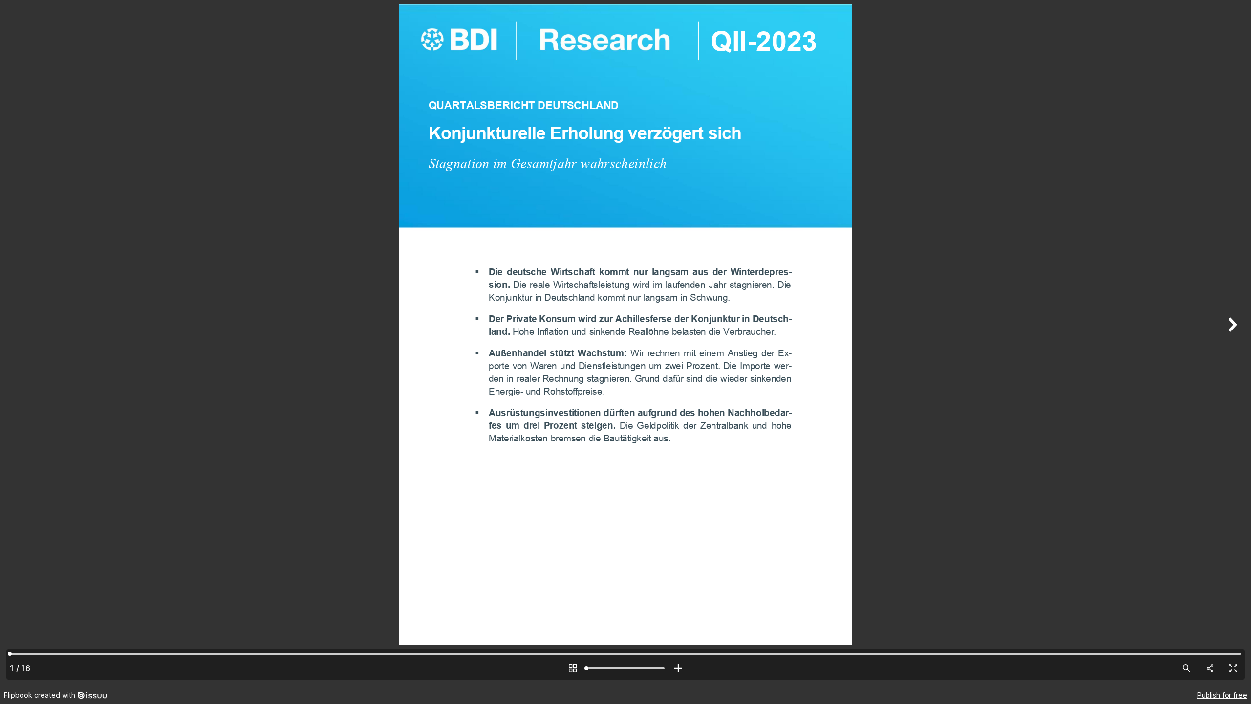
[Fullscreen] (1233, 668)
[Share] (1210, 668)
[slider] (625, 668)
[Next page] (1231, 343)
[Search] (1186, 668)
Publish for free (1222, 695)
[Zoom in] (678, 668)
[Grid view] (572, 668)
